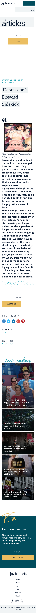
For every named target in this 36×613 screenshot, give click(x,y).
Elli (15, 80)
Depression (7, 80)
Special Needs (8, 82)
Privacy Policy (26, 607)
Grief (20, 80)
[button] (32, 9)
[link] (18, 579)
